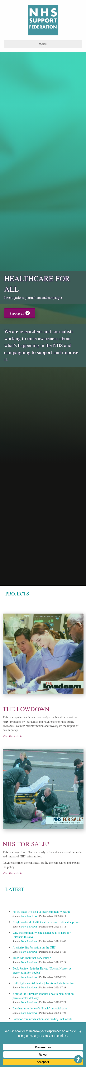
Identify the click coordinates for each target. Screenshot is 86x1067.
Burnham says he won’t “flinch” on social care (40, 1008)
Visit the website (12, 736)
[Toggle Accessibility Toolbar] (78, 1059)
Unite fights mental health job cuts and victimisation (43, 983)
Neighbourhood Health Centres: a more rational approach (46, 922)
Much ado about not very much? (32, 958)
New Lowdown (29, 916)
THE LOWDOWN (26, 709)
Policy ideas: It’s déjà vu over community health (41, 912)
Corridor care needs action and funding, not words (42, 1019)
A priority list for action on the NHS (34, 947)
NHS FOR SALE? (26, 844)
